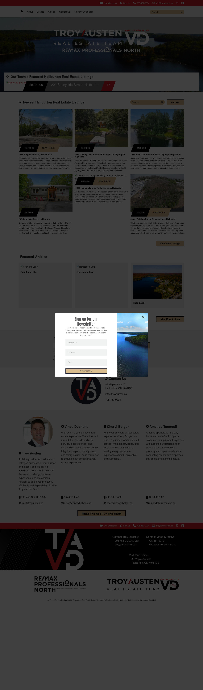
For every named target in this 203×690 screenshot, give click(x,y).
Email (70, 362)
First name (72, 343)
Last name (72, 352)
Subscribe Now (86, 371)
